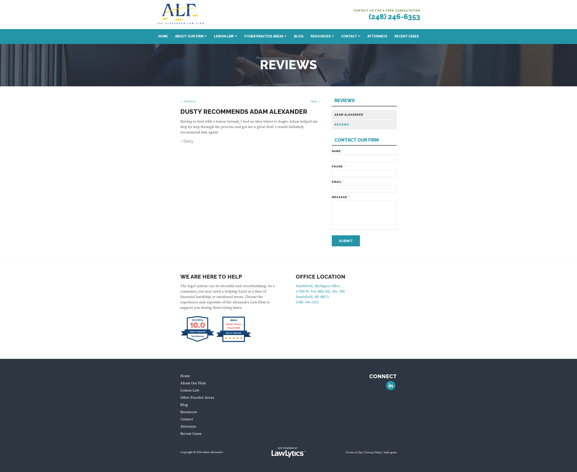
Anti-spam (390, 452)
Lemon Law (224, 36)
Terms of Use (354, 452)
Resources (321, 36)
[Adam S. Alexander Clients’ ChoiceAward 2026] (233, 341)
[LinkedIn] (391, 385)
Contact (349, 36)
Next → (316, 101)
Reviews (344, 100)
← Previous (188, 101)
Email (338, 181)
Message (340, 197)
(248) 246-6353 (394, 16)
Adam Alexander (348, 114)
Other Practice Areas (263, 36)
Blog (298, 36)
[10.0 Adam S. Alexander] (197, 341)
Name (337, 151)
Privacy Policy (373, 452)
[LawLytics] (288, 452)
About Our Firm (189, 36)
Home (163, 36)
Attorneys (377, 36)
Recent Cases (406, 36)
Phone (338, 166)
